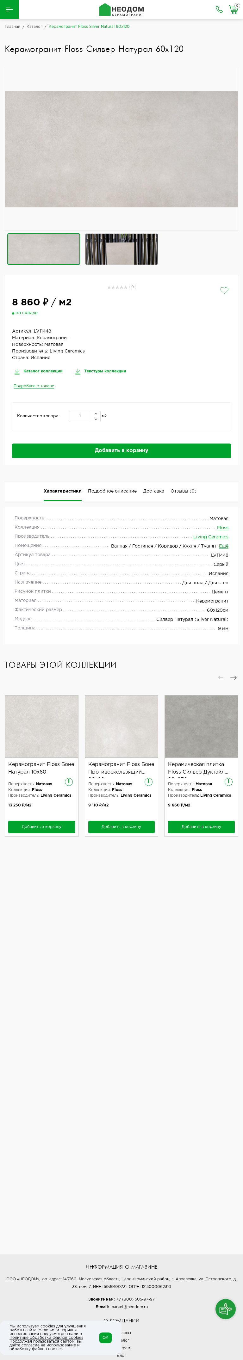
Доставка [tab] (153, 491)
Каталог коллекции (42, 371)
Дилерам (121, 1348)
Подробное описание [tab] (112, 491)
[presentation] (221, 678)
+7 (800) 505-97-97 (135, 1299)
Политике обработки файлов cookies (46, 1337)
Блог (121, 1355)
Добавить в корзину (121, 450)
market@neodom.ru (129, 1307)
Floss (222, 528)
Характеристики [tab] (63, 491)
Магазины (121, 1333)
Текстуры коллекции (104, 371)
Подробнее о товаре (34, 386)
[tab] (183, 491)
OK (106, 1337)
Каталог (121, 1340)
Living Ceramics (210, 537)
